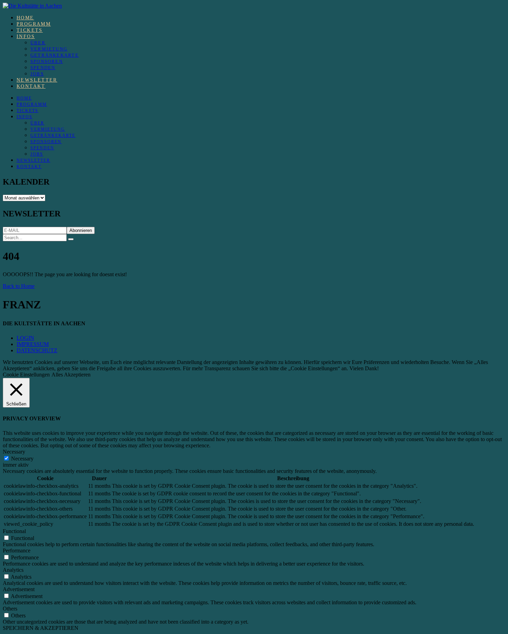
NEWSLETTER (37, 80)
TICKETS (30, 30)
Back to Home (19, 286)
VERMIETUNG (48, 49)
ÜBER (38, 42)
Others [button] (10, 609)
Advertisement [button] (19, 589)
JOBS (37, 73)
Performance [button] (16, 550)
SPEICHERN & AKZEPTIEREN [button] (40, 628)
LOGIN (25, 338)
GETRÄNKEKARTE (54, 55)
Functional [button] (14, 531)
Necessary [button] (14, 452)
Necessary (22, 458)
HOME (25, 17)
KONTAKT (31, 86)
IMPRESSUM (33, 344)
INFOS (26, 36)
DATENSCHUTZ (37, 350)
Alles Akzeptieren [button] (71, 374)
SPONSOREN (46, 61)
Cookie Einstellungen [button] (26, 374)
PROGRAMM (34, 24)
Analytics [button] (13, 570)
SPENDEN (42, 67)
